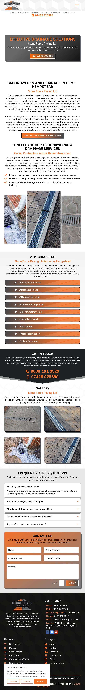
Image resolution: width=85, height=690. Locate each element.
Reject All (27, 681)
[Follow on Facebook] (47, 632)
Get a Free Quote (42, 63)
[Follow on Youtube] (56, 632)
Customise (13, 681)
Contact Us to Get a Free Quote (42, 135)
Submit (72, 583)
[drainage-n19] (62, 462)
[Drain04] (62, 430)
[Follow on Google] (52, 632)
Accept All (40, 681)
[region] (27, 675)
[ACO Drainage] (22, 430)
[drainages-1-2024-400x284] (22, 462)
